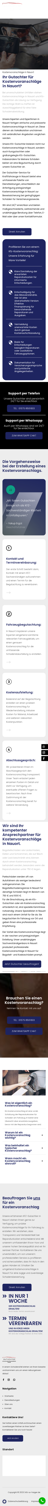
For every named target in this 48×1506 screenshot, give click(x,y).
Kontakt (8, 1408)
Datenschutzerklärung (18, 1501)
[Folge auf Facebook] (3, 1380)
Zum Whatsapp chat (24, 435)
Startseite (9, 1396)
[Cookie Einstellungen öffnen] (4, 1503)
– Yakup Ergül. (14, 523)
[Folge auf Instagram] (9, 1380)
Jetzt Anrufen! (13, 1438)
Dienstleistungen (12, 1400)
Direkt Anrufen (17, 231)
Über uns (9, 1404)
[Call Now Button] (42, 1500)
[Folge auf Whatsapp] (14, 1379)
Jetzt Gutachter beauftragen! (22, 964)
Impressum (36, 1501)
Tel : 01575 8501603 (24, 408)
